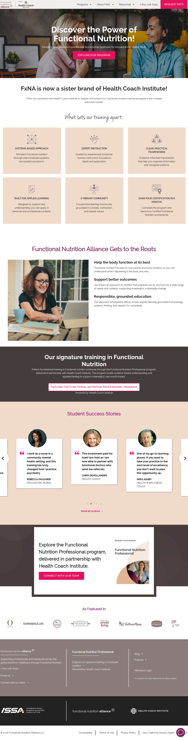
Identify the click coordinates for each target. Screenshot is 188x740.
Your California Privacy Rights (158, 732)
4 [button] (100, 503)
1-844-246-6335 (149, 4)
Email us (5, 675)
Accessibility (85, 732)
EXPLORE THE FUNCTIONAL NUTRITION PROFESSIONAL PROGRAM (94, 386)
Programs (82, 4)
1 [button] (87, 503)
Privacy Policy (128, 732)
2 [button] (91, 504)
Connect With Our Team (61, 575)
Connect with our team (13, 682)
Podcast (139, 659)
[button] (180, 732)
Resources (125, 4)
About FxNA (103, 4)
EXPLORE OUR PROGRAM (94, 55)
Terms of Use (106, 732)
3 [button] (96, 503)
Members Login (143, 670)
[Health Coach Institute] (158, 711)
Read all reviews (90, 511)
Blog (137, 654)
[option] (39, 461)
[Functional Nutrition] (100, 710)
